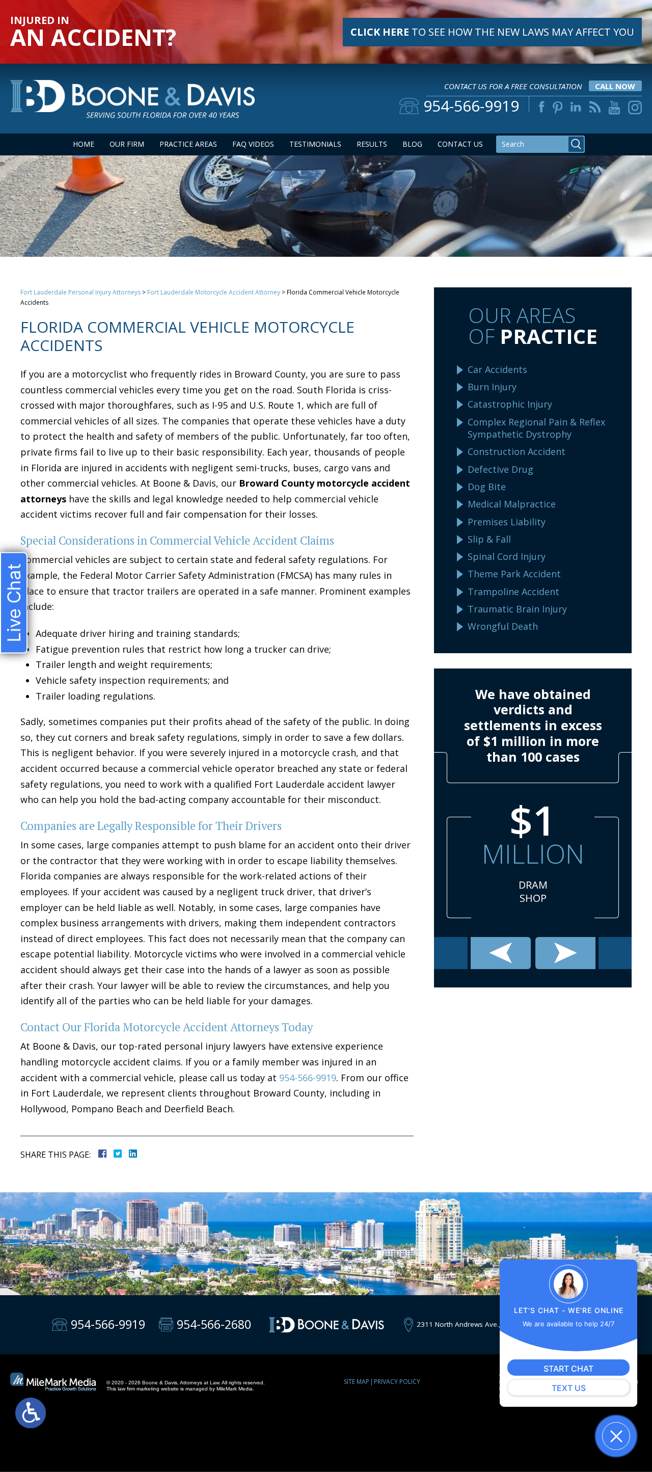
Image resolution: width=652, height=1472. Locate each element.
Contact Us (460, 144)
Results (372, 144)
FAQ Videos (253, 144)
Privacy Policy (397, 1381)
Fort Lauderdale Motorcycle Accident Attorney (213, 292)
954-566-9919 (307, 1078)
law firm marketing (138, 1388)
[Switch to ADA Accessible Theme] (30, 1413)
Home (83, 144)
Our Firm (127, 144)
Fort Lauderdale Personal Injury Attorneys (80, 292)
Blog (412, 144)
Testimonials (315, 144)
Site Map (356, 1381)
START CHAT (568, 1368)
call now (615, 86)
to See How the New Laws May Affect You (492, 32)
